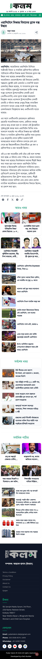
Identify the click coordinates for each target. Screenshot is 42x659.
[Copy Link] (22, 199)
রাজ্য (12, 15)
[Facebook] (4, 646)
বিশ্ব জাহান (33, 15)
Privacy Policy (8, 576)
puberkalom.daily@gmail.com (19, 634)
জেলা (23, 15)
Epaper (5, 591)
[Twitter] (10, 646)
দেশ (27, 15)
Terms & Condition (9, 572)
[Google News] (25, 646)
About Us (6, 583)
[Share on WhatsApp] (3, 199)
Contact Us (7, 587)
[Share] (36, 32)
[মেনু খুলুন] (40, 15)
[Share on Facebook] (8, 199)
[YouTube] (15, 646)
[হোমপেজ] (2, 15)
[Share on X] (12, 199)
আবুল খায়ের (11, 31)
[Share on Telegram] (17, 199)
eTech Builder (26, 656)
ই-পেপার (7, 15)
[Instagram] (20, 646)
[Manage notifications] (37, 654)
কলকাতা (18, 15)
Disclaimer (6, 580)
